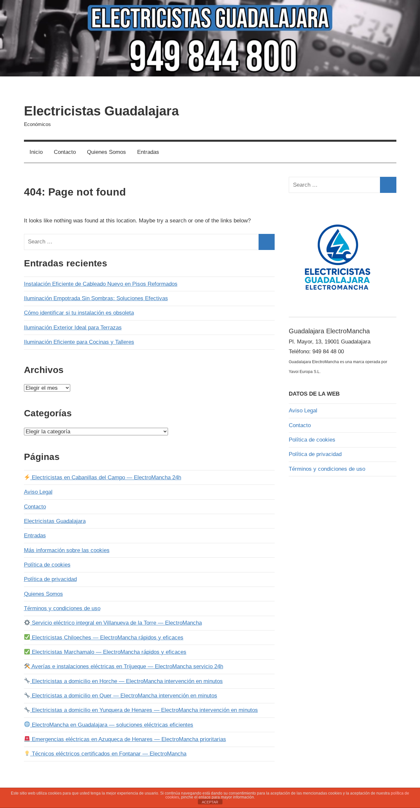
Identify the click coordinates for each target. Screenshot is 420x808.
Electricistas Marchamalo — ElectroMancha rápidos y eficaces (108, 652)
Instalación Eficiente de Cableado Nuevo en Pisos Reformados (101, 284)
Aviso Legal (38, 492)
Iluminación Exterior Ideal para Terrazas (73, 327)
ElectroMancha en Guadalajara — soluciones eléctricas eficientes (111, 725)
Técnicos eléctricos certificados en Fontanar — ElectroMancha (108, 754)
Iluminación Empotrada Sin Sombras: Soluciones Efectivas (96, 298)
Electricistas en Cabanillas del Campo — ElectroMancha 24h (105, 477)
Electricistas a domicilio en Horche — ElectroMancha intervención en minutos (126, 681)
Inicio (36, 152)
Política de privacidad (50, 579)
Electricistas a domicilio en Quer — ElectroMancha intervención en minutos (123, 696)
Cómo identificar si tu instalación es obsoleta (79, 313)
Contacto (65, 152)
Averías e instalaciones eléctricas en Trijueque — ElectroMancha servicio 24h (126, 666)
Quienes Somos (106, 152)
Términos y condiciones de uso (62, 608)
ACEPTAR (210, 802)
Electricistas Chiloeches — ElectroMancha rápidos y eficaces (106, 637)
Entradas (148, 152)
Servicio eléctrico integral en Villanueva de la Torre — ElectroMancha (116, 623)
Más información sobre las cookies (67, 550)
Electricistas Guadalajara (101, 111)
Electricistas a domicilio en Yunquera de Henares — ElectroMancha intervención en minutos (144, 710)
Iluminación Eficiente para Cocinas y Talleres (79, 342)
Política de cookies (47, 565)
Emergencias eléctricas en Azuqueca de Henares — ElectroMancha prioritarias (128, 739)
